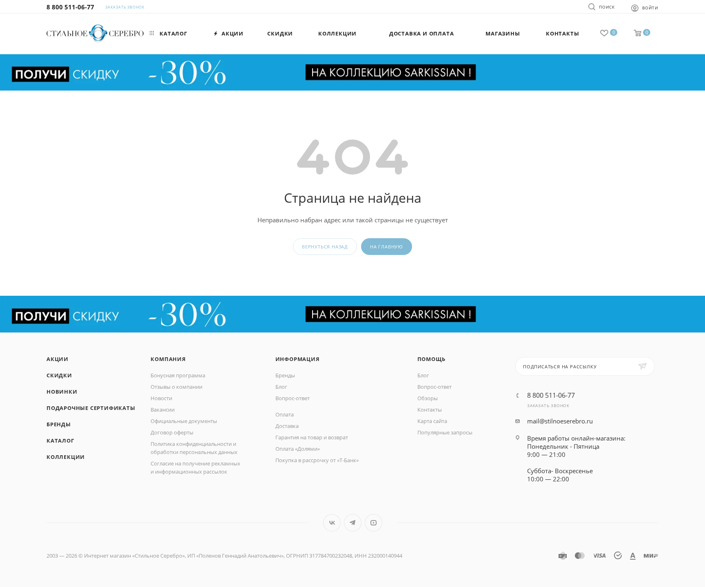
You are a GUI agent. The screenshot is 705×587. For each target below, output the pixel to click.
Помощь (431, 359)
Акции (58, 359)
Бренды (59, 424)
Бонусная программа (178, 375)
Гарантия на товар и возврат (311, 437)
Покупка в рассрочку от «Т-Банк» (317, 460)
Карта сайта (432, 421)
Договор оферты (172, 432)
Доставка (287, 426)
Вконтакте (332, 523)
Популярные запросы (444, 432)
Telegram (352, 523)
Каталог (60, 440)
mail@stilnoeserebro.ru (560, 421)
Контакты (429, 409)
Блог (281, 386)
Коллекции (66, 457)
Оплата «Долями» (297, 448)
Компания (168, 359)
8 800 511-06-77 (70, 7)
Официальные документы (184, 421)
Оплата (284, 414)
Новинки (62, 391)
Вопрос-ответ (292, 398)
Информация (297, 359)
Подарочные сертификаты (91, 408)
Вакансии (163, 409)
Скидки (59, 375)
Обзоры (427, 398)
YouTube (373, 523)
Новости (161, 398)
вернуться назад (325, 247)
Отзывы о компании (176, 386)
